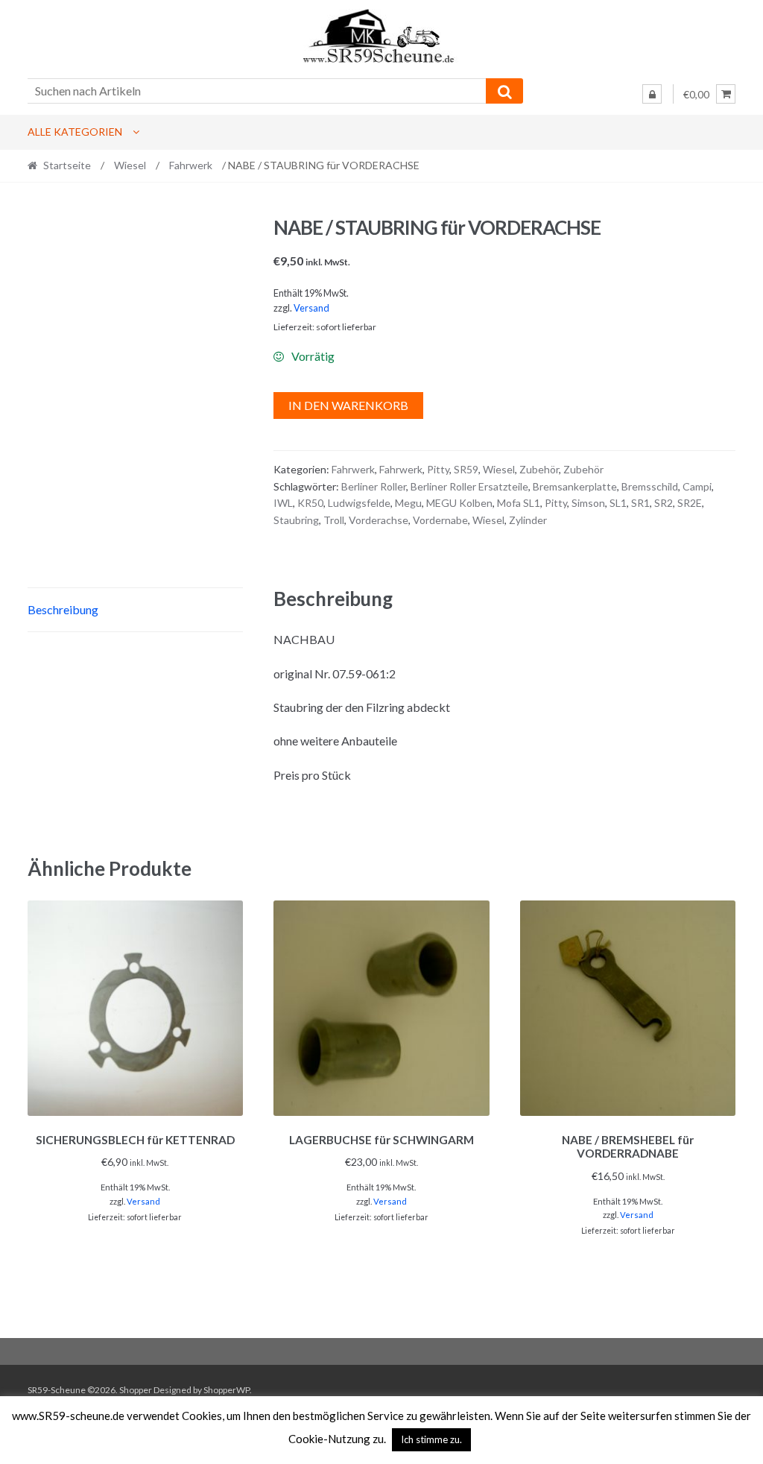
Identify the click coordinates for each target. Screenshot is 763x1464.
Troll (333, 520)
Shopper (135, 1389)
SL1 (618, 502)
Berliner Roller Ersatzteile (469, 486)
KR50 (310, 502)
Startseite (67, 165)
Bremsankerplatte (575, 486)
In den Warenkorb (348, 405)
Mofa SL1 (518, 502)
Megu (408, 502)
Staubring (296, 520)
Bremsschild (649, 486)
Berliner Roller (373, 486)
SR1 (640, 502)
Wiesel (130, 165)
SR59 (466, 469)
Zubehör (539, 469)
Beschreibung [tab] (63, 609)
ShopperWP (226, 1389)
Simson (588, 502)
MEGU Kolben (459, 502)
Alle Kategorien (75, 131)
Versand (311, 308)
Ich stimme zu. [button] (431, 1439)
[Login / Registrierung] (652, 94)
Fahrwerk (190, 165)
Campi (697, 486)
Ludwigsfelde (359, 502)
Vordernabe (440, 520)
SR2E (689, 502)
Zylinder (528, 520)
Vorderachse (378, 520)
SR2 (663, 502)
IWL (283, 502)
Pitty (438, 469)
